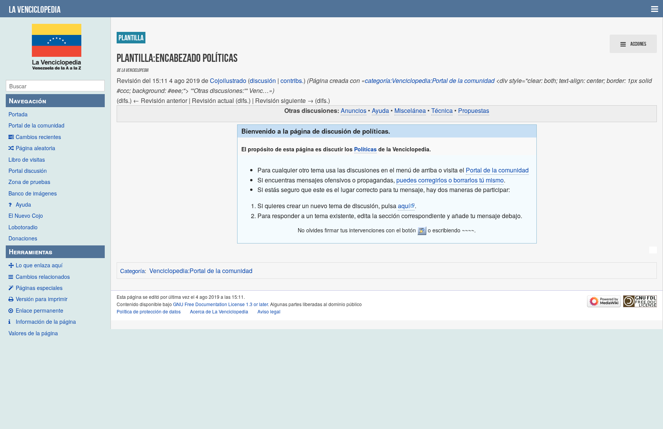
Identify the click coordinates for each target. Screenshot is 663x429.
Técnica (442, 110)
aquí (404, 205)
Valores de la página (33, 333)
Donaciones (22, 238)
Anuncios (353, 110)
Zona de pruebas (29, 182)
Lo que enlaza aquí (39, 265)
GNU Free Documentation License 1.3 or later (220, 304)
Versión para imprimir (42, 299)
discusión (263, 80)
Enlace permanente (39, 310)
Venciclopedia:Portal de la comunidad (200, 270)
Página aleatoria (35, 148)
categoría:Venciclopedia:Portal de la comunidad (430, 80)
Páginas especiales (39, 288)
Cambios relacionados (43, 276)
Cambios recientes (38, 137)
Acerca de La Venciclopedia (219, 311)
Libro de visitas (26, 159)
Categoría (132, 271)
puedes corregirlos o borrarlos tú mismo (450, 180)
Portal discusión (27, 170)
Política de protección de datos (149, 311)
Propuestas (473, 110)
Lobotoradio (23, 227)
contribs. (291, 80)
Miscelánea (410, 110)
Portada (18, 114)
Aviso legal (268, 311)
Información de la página (46, 321)
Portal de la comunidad (36, 125)
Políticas (365, 149)
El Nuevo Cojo (25, 215)
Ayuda (23, 204)
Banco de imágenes (32, 193)
